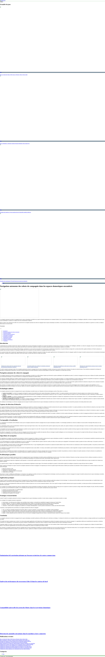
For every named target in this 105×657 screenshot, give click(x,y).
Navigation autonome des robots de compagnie (11, 332)
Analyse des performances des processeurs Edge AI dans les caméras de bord (24, 581)
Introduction (5, 330)
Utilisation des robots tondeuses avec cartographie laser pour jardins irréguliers (15, 648)
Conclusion (6, 340)
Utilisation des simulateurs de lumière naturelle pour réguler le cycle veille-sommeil (16, 646)
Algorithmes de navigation (7, 336)
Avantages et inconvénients (8, 339)
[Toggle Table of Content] (1, 328)
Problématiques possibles (7, 337)
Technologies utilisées (7, 333)
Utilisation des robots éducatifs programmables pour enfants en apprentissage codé (15, 647)
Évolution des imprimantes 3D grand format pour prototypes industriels (13, 281)
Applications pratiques (7, 338)
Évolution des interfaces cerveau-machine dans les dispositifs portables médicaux (15, 212)
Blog (1, 72)
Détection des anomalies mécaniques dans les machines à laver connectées (23, 633)
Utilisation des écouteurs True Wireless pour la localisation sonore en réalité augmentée (16, 644)
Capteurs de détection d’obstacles (9, 334)
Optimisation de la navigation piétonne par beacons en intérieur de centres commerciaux (27, 555)
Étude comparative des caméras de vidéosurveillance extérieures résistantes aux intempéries (17, 643)
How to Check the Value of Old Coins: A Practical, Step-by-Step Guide (13, 74)
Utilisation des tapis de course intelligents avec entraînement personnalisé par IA (15, 645)
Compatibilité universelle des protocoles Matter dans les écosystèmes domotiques (25, 607)
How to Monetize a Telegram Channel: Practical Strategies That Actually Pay (15, 143)
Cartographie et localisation (8, 335)
